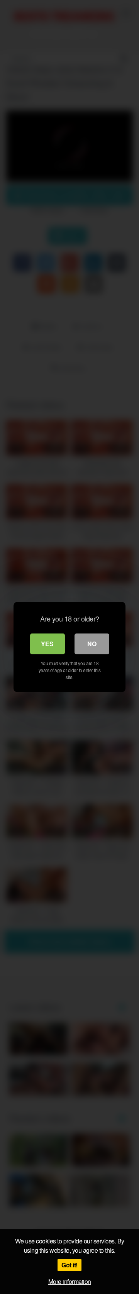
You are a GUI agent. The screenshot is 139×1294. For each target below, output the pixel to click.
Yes (47, 643)
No (92, 643)
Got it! (69, 1264)
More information (69, 1281)
